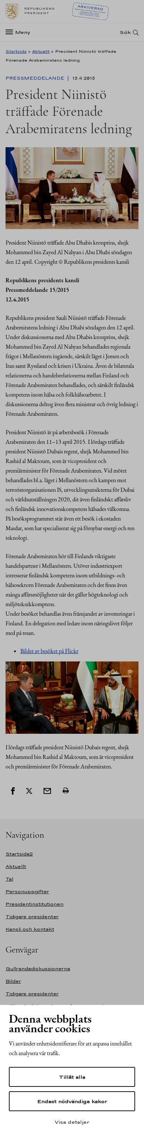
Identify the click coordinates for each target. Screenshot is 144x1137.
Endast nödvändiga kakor (72, 1101)
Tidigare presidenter (32, 916)
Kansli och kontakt (30, 929)
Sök (125, 32)
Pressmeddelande (36, 78)
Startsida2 (19, 854)
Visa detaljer (72, 1122)
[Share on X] (29, 790)
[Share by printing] (65, 790)
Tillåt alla (72, 1077)
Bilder (13, 981)
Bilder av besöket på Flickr (49, 651)
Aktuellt (40, 51)
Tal (9, 879)
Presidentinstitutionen (35, 904)
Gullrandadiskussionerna (38, 968)
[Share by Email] (47, 790)
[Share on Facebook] (13, 790)
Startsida (16, 51)
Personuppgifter (27, 891)
